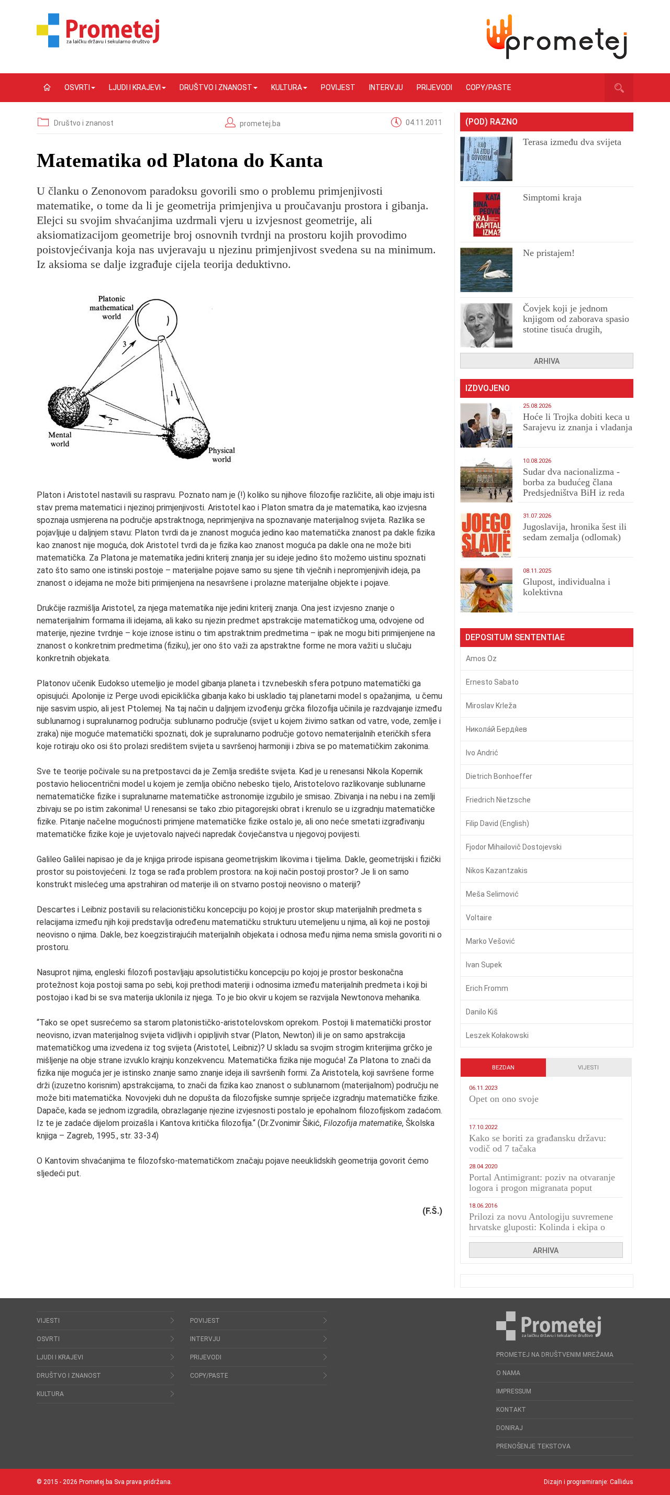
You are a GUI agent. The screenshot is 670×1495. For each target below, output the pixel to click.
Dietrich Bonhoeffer (499, 776)
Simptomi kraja (552, 197)
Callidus (621, 1482)
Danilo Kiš (482, 1012)
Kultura (286, 87)
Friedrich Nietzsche (498, 800)
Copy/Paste (488, 87)
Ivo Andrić (482, 753)
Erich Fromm (487, 988)
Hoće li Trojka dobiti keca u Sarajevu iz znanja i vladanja (577, 421)
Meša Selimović (492, 894)
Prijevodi (434, 87)
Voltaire (479, 917)
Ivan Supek (484, 965)
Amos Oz (481, 658)
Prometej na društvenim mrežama (554, 1354)
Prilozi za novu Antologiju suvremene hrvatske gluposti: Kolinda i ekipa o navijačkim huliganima (541, 1227)
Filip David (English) (497, 823)
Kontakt (511, 1409)
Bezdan (503, 1067)
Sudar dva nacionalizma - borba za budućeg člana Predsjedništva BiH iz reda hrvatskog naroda (573, 487)
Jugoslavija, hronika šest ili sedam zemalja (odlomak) (575, 531)
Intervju (386, 87)
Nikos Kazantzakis (497, 870)
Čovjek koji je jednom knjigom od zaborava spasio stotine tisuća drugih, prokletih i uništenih (576, 324)
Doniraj (509, 1428)
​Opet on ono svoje (504, 1099)
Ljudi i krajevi (135, 87)
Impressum (513, 1391)
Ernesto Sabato (492, 682)
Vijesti (588, 1067)
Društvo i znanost (216, 87)
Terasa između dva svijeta (572, 142)
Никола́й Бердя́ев (496, 729)
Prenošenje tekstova (533, 1446)
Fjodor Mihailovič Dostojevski (514, 847)
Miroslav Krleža (491, 705)
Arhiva (547, 361)
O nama (508, 1373)
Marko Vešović (490, 941)
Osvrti (77, 87)
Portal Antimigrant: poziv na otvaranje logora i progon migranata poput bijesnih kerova (542, 1187)
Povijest (338, 87)
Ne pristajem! (549, 253)
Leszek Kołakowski (497, 1035)
